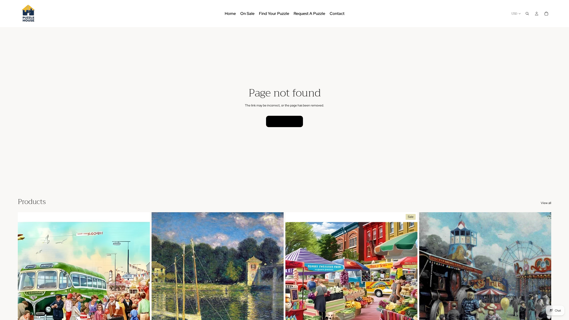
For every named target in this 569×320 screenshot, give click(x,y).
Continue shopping (284, 121)
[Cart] (546, 13)
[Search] (527, 13)
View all (546, 203)
